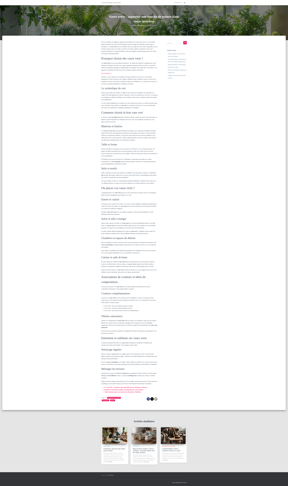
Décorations (105, 400)
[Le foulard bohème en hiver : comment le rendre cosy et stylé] (173, 435)
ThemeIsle (184, 482)
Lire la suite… (110, 461)
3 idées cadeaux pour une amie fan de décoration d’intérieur (122, 392)
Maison (112, 400)
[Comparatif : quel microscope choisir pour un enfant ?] (114, 435)
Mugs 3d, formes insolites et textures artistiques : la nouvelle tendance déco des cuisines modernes (144, 450)
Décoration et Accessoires (114, 397)
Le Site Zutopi (110, 475)
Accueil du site (178, 2)
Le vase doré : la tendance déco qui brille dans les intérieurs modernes (125, 387)
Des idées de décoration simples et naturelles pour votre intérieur (123, 389)
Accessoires (107, 446)
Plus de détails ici (106, 73)
